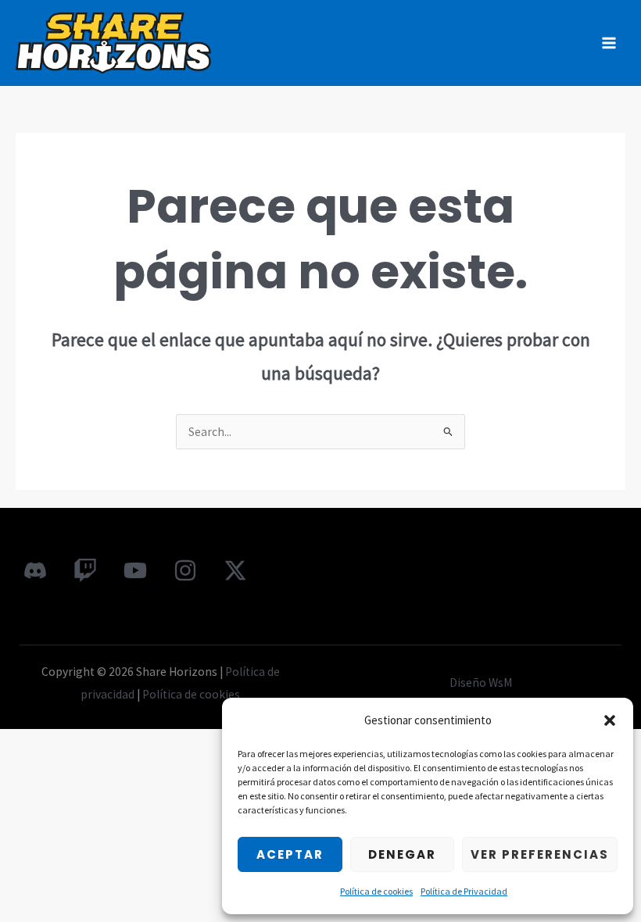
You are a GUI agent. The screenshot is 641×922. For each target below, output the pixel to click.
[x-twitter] (235, 570)
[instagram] (185, 570)
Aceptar (290, 854)
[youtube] (135, 570)
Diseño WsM (480, 682)
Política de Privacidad (464, 891)
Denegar (402, 854)
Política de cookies (376, 891)
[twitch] (85, 570)
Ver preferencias (540, 854)
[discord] (35, 570)
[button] (610, 720)
